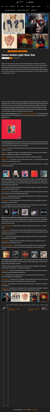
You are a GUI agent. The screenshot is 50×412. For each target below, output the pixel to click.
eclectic (29, 305)
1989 (3, 275)
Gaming (33, 6)
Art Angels (4, 148)
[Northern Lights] (2, 6)
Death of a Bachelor (6, 191)
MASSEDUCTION (5, 159)
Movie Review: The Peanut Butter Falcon (14, 309)
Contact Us (34, 10)
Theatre (27, 6)
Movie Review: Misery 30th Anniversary (33, 309)
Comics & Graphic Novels (23, 10)
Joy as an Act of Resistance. (7, 245)
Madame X (4, 152)
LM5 (3, 187)
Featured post (14, 51)
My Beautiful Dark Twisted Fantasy (29, 113)
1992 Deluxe (4, 283)
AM (2, 205)
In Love (3, 236)
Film (6, 6)
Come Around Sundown (6, 225)
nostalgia (42, 304)
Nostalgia (24, 51)
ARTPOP (3, 157)
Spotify (46, 305)
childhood (21, 305)
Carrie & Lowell (5, 240)
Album (7, 305)
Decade (25, 304)
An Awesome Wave (6, 164)
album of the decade (13, 304)
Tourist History (5, 200)
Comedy (38, 6)
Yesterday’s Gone (5, 230)
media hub (34, 304)
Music (22, 6)
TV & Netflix (12, 6)
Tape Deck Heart (5, 279)
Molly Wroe (17, 58)
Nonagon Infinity (5, 288)
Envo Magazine (34, 409)
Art (18, 6)
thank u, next (4, 196)
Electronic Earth (5, 270)
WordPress (24, 409)
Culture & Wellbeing (10, 10)
